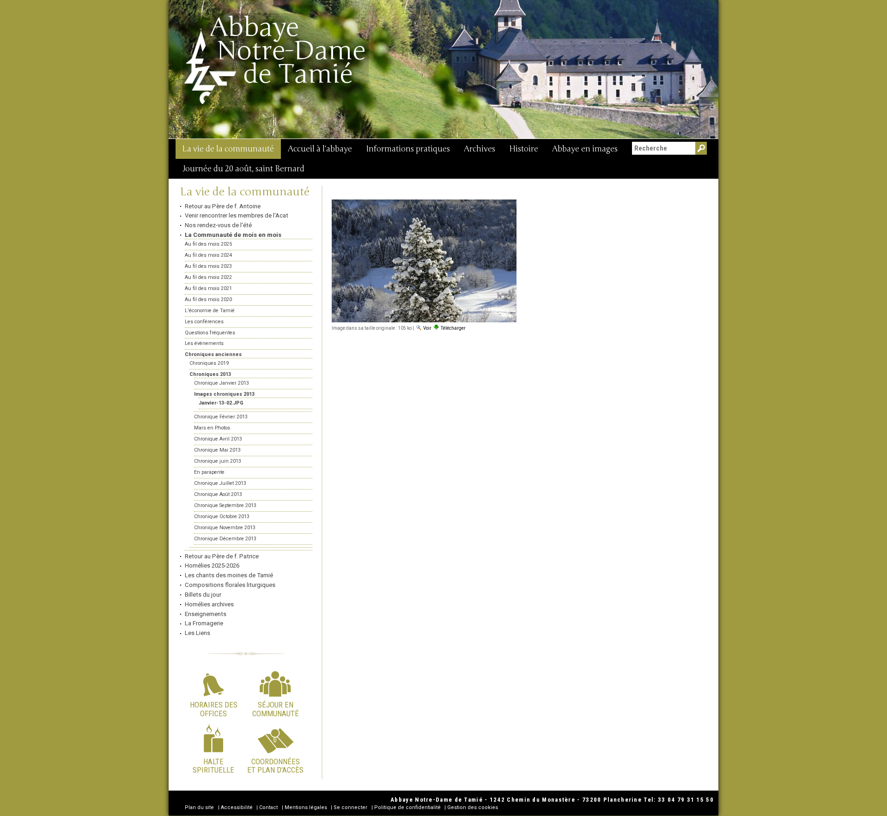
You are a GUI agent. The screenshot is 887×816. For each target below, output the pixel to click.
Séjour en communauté (275, 709)
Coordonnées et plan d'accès (275, 765)
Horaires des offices (213, 709)
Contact (268, 807)
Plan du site (199, 807)
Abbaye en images (585, 149)
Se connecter (350, 807)
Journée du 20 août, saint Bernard (243, 169)
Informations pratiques (408, 149)
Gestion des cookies (472, 807)
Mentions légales (306, 807)
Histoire (523, 149)
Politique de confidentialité (407, 807)
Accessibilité (237, 807)
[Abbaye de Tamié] (275, 59)
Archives (479, 149)
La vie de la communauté (228, 149)
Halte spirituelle (213, 765)
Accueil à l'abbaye (320, 149)
